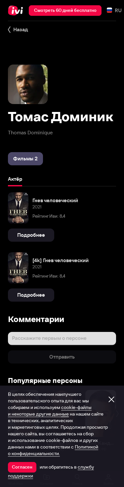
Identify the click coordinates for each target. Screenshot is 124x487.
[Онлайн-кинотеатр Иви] (17, 10)
